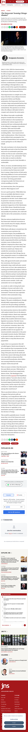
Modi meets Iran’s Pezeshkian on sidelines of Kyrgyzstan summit (14, 622)
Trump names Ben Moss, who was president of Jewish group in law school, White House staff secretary (10, 472)
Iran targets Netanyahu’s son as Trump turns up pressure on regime (12, 649)
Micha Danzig (12, 673)
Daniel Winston (12, 661)
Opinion (3, 10)
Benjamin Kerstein (6, 24)
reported (13, 375)
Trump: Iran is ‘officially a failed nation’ (12, 608)
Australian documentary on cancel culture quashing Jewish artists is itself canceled (13, 613)
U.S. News (3, 468)
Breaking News (7, 594)
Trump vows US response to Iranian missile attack (14, 604)
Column (8, 10)
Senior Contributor (4, 460)
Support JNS (20, 1)
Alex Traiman (4, 651)
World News (3, 583)
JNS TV (3, 631)
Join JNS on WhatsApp (15, 484)
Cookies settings (14, 719)
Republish (22, 27)
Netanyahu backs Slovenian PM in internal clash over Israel (15, 599)
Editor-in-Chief (4, 451)
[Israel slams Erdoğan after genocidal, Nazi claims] (24, 586)
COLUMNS (4, 655)
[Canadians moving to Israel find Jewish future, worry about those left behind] (24, 569)
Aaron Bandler (4, 563)
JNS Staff (3, 475)
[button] (7, 27)
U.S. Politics (14, 443)
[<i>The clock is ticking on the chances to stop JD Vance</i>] (24, 454)
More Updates (5, 625)
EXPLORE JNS (6, 553)
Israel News (3, 566)
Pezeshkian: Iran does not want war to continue (15, 617)
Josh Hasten (9, 651)
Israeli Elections (17, 5)
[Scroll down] (25, 625)
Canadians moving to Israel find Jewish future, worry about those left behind (10, 569)
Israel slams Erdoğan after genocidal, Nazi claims (8, 586)
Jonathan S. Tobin (5, 456)
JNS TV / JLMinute (4, 646)
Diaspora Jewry (5, 443)
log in (10, 533)
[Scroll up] (22, 625)
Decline (14, 726)
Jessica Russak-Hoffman (6, 572)
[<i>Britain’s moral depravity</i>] (24, 463)
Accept (14, 722)
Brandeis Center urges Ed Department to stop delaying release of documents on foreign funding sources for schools (10, 560)
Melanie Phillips (4, 463)
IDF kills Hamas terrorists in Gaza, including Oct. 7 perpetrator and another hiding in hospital (10, 578)
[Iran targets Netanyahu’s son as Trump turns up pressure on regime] (14, 640)
